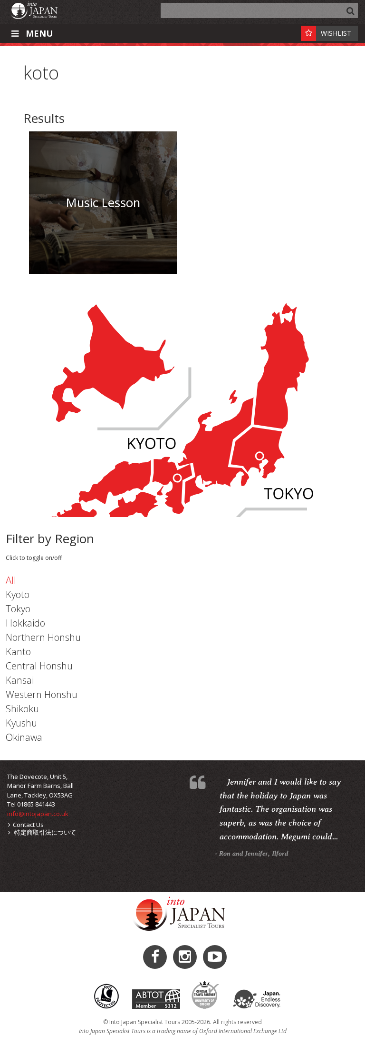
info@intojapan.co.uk (37, 813)
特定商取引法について (44, 832)
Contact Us (28, 824)
